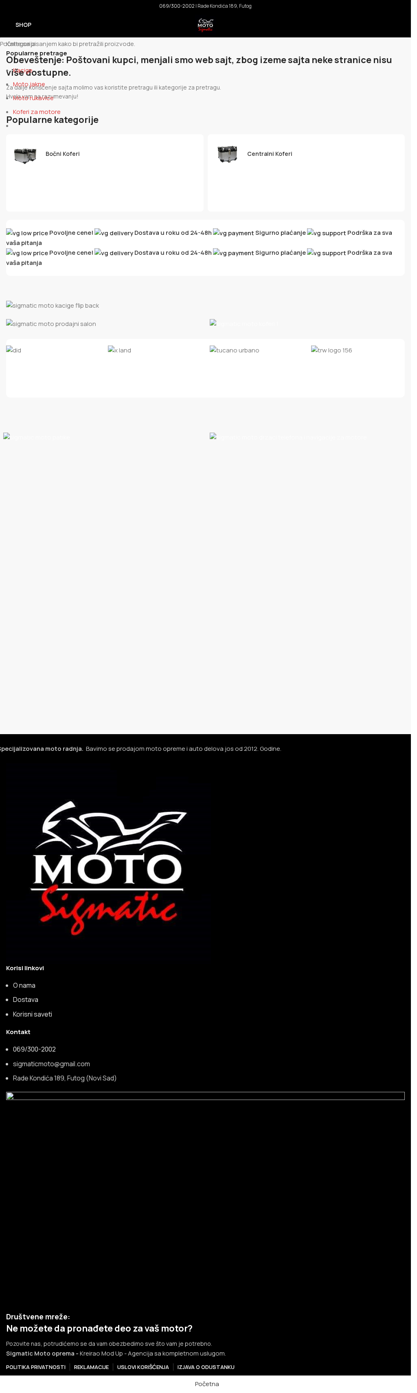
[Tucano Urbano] (256, 350)
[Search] (401, 25)
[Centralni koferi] (306, 154)
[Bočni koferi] (105, 154)
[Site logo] (205, 24)
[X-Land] (155, 350)
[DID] (53, 350)
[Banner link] (205, 305)
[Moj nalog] (387, 25)
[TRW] (358, 350)
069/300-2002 (177, 5)
